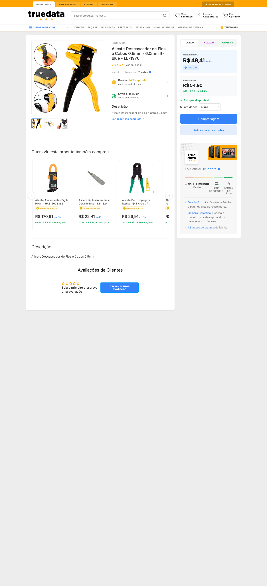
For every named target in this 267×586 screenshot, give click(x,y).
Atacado (89, 4)
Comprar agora (208, 119)
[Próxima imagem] (100, 78)
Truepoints (231, 27)
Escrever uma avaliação (120, 287)
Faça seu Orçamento (101, 27)
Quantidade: (188, 107)
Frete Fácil (125, 27)
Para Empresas (67, 4)
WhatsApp (107, 4)
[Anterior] (31, 195)
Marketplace (44, 4)
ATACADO (209, 42)
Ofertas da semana (190, 27)
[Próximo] (169, 195)
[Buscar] (164, 15)
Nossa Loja (143, 27)
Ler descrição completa (126, 118)
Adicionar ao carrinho (209, 130)
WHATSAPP (227, 42)
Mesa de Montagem (220, 4)
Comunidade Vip (164, 27)
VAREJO (190, 42)
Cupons (79, 27)
